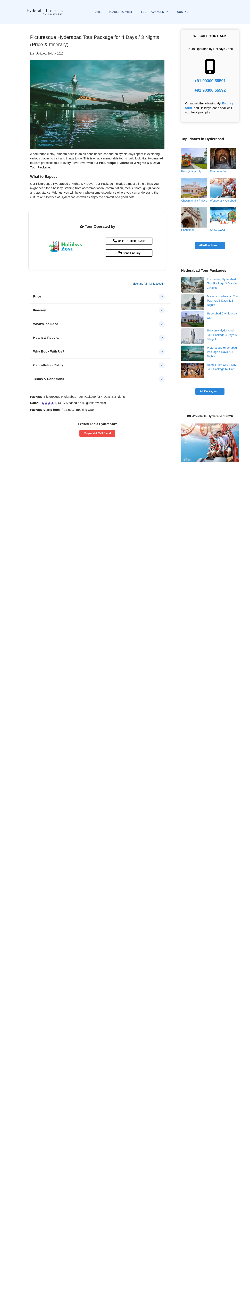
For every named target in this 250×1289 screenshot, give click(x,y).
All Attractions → (210, 245)
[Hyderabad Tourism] (44, 12)
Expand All (140, 283)
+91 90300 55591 (210, 80)
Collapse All (156, 283)
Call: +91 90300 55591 (131, 241)
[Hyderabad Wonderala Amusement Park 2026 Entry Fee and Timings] (210, 442)
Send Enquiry (131, 253)
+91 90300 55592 (210, 90)
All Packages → (210, 391)
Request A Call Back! (97, 433)
